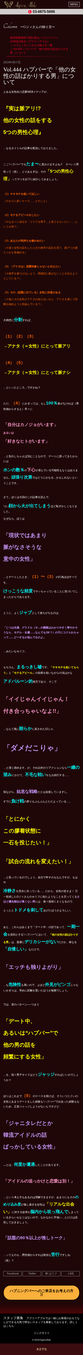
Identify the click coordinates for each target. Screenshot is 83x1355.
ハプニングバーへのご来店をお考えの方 (41, 1291)
